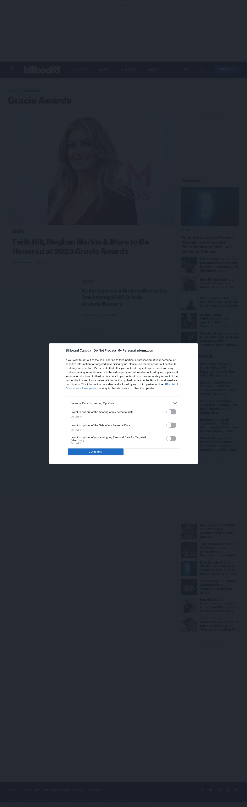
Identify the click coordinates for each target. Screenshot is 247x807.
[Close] (190, 350)
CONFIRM (96, 451)
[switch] (171, 411)
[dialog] (123, 403)
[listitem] (123, 403)
